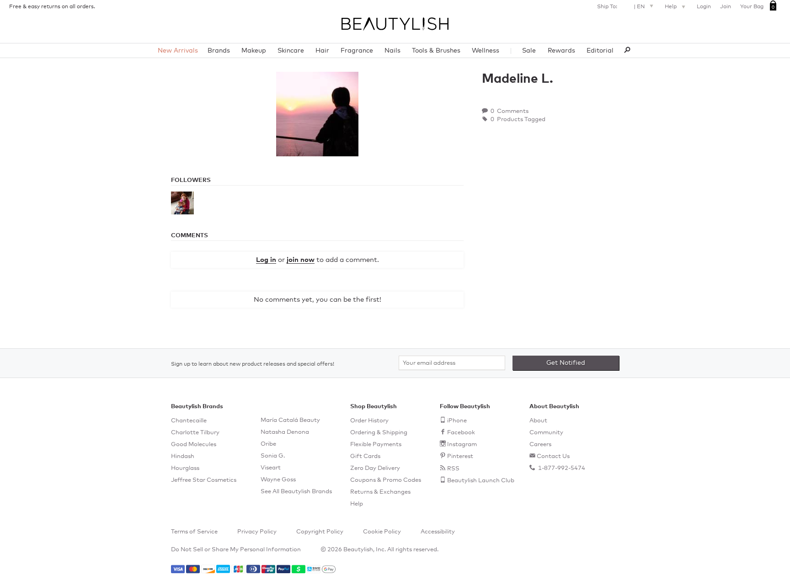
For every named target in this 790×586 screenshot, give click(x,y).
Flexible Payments (375, 444)
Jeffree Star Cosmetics (203, 480)
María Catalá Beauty (290, 420)
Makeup (253, 51)
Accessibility (438, 532)
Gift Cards (365, 456)
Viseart (271, 468)
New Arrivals (178, 51)
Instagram (462, 444)
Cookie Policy (382, 532)
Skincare (291, 51)
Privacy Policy (257, 532)
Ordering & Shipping (378, 433)
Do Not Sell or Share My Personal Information (236, 550)
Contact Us (553, 456)
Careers (540, 444)
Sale (529, 51)
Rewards (561, 51)
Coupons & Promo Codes (385, 480)
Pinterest (460, 456)
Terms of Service (194, 532)
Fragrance (357, 51)
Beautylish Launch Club (480, 481)
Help (671, 7)
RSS (453, 469)
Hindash (182, 456)
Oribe (268, 444)
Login (704, 7)
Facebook (461, 433)
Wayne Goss (278, 480)
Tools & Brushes (436, 51)
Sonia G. (273, 456)
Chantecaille (189, 421)
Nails (392, 51)
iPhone (457, 421)
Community (546, 433)
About (538, 421)
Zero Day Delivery (375, 468)
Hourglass (185, 468)
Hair (322, 51)
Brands (219, 51)
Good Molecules (193, 444)
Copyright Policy (319, 532)
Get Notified (565, 363)
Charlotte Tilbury (195, 433)
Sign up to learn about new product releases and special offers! (252, 364)
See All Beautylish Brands (296, 492)
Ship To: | (621, 7)
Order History (369, 421)
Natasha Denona (285, 432)
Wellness (485, 51)
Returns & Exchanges (380, 492)
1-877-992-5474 (561, 468)
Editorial (600, 51)
